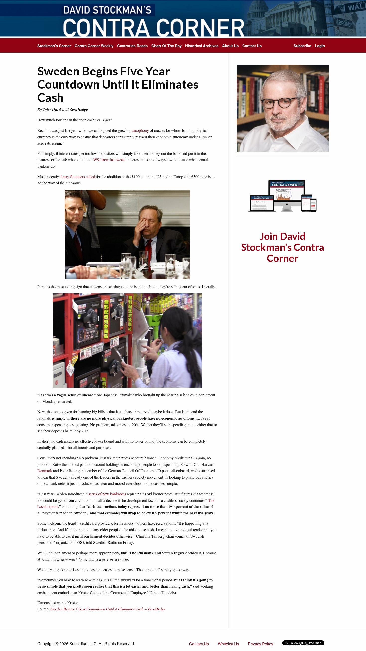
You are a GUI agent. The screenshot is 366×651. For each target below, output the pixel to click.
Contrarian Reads (132, 45)
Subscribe (302, 45)
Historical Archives (201, 45)
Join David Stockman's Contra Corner (282, 247)
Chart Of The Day (166, 45)
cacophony (140, 130)
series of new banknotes (107, 493)
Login (320, 45)
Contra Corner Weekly (94, 45)
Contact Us (252, 45)
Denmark (44, 470)
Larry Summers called (78, 176)
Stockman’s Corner (54, 45)
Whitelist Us (228, 644)
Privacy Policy (260, 644)
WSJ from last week (109, 159)
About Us (230, 45)
